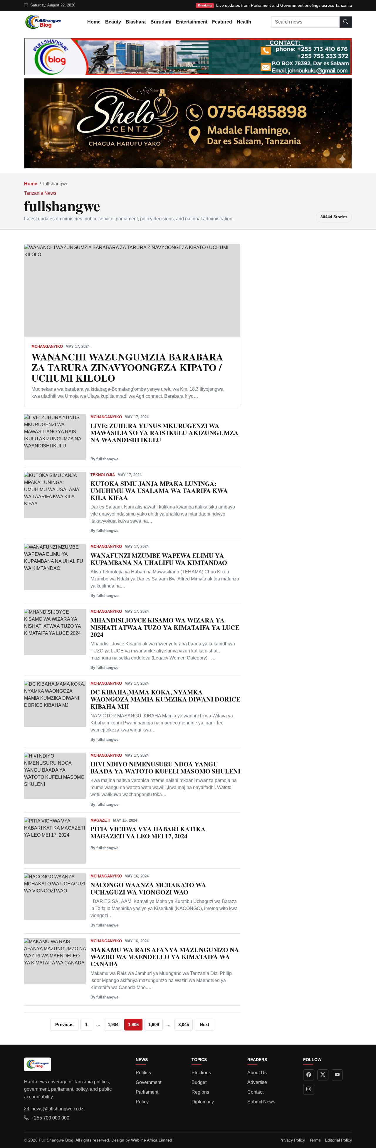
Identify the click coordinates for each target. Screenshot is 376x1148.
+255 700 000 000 (50, 1117)
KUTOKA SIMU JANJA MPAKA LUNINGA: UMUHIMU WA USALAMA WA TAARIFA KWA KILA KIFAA (159, 490)
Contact (255, 1092)
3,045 (183, 1024)
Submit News (261, 1101)
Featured (222, 21)
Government (148, 1082)
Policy (142, 1101)
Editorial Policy (338, 1140)
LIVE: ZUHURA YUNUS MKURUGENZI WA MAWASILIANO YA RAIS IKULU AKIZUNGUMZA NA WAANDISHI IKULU (164, 432)
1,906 (153, 1024)
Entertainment (191, 21)
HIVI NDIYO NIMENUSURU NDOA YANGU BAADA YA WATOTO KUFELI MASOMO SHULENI (165, 767)
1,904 (113, 1024)
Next (204, 1024)
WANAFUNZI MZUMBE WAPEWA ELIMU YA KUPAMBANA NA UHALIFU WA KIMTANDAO (158, 559)
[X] (322, 1074)
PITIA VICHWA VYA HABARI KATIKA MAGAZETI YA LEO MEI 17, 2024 (148, 832)
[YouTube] (337, 1074)
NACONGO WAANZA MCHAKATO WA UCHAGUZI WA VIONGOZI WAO (148, 888)
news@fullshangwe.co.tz (57, 1108)
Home (93, 21)
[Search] (346, 22)
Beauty (113, 21)
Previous (64, 1024)
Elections (201, 1072)
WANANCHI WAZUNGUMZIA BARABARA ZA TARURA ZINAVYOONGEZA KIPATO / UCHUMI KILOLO (127, 367)
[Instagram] (308, 1089)
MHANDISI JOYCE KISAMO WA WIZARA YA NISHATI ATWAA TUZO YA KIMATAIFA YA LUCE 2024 (164, 627)
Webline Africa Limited (151, 1140)
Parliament (147, 1092)
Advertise (257, 1082)
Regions (200, 1092)
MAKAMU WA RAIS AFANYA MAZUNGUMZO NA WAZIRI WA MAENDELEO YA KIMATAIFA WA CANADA (164, 956)
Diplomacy (203, 1101)
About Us (257, 1072)
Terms (315, 1140)
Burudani (160, 21)
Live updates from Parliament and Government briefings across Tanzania (284, 5)
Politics (143, 1072)
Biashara (136, 21)
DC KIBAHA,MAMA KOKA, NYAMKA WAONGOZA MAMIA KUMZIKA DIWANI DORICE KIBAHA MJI (165, 699)
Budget (199, 1082)
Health (244, 21)
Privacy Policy (292, 1140)
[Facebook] (308, 1074)
